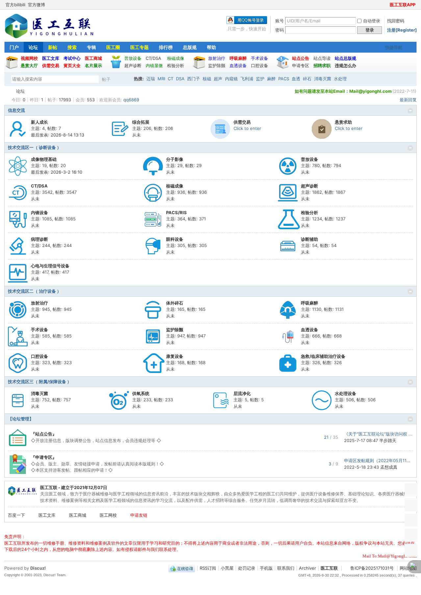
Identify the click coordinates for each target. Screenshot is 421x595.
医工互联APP (402, 4)
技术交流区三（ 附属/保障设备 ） (39, 381)
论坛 (33, 47)
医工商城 (77, 515)
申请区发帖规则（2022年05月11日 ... (380, 460)
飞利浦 (246, 78)
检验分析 (309, 212)
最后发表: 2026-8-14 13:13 (57, 134)
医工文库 (47, 515)
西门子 (193, 78)
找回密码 (395, 20)
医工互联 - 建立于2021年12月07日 (73, 487)
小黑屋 (227, 568)
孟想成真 (388, 467)
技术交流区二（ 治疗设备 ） (34, 291)
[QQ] (181, 568)
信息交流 (16, 110)
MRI (161, 78)
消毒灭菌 (322, 78)
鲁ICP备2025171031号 (372, 568)
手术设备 (39, 329)
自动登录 (371, 20)
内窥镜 (231, 78)
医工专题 (139, 47)
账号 (279, 20)
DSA (180, 78)
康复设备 (174, 356)
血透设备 (309, 329)
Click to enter (247, 128)
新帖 (52, 47)
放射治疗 (39, 303)
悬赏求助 (343, 122)
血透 (296, 78)
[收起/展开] (410, 110)
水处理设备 (345, 393)
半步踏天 (387, 440)
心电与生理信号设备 (50, 265)
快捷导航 (393, 47)
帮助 (211, 47)
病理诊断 (39, 239)
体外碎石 (174, 303)
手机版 (266, 568)
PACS (283, 78)
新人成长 (39, 122)
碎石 (307, 78)
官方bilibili (15, 4)
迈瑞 (150, 78)
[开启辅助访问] (386, 5)
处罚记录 (246, 568)
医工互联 (7, 91)
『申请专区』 (44, 457)
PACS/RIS (176, 212)
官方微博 (36, 4)
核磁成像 (174, 185)
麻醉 (271, 78)
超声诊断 (309, 185)
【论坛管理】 (21, 418)
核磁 (207, 78)
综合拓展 (140, 122)
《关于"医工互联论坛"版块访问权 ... (378, 433)
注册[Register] (402, 30)
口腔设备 (39, 356)
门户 (14, 47)
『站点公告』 (44, 433)
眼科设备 (174, 239)
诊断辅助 (309, 239)
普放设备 (309, 159)
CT (170, 78)
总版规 (190, 47)
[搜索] (125, 79)
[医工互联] (49, 37)
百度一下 (16, 515)
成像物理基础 (44, 159)
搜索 (72, 47)
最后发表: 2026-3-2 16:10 (56, 172)
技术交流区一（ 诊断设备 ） (34, 147)
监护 (260, 78)
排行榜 (166, 47)
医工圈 (113, 47)
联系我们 (285, 568)
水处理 (340, 78)
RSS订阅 (208, 568)
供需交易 (242, 122)
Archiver (307, 568)
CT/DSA (39, 185)
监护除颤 (174, 329)
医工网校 (108, 515)
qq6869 (131, 99)
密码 (279, 30)
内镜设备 (39, 212)
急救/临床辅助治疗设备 (323, 356)
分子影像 (174, 159)
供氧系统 (140, 393)
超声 (218, 78)
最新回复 (408, 99)
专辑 (91, 47)
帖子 (106, 79)
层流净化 (242, 393)
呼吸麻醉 (309, 303)
